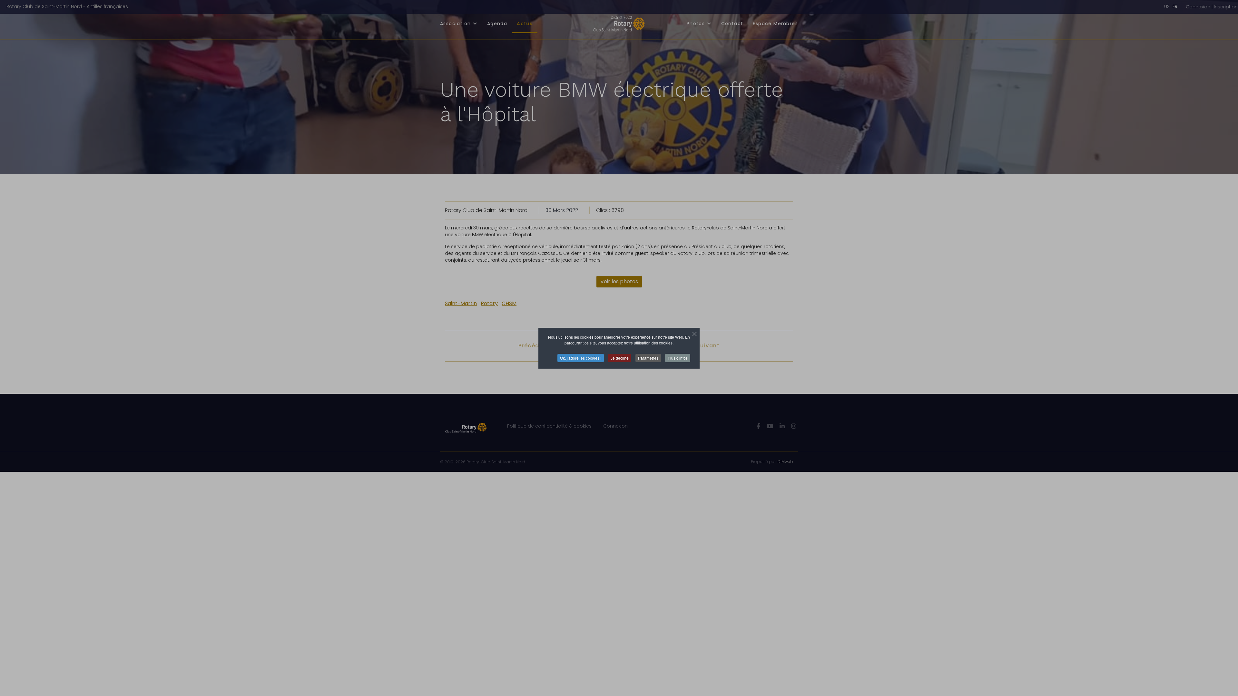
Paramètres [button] (648, 358)
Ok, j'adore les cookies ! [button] (580, 358)
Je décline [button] (620, 358)
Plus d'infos (678, 358)
